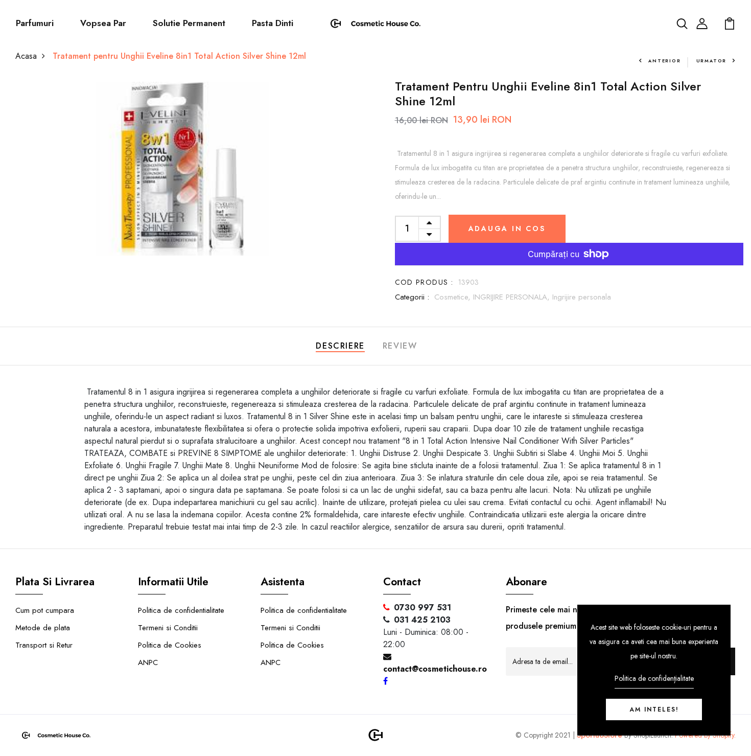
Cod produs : (424, 282)
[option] (182, 168)
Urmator (711, 60)
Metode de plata (42, 627)
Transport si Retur (44, 645)
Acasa (26, 56)
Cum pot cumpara (44, 610)
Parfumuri (35, 23)
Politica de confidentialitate (181, 610)
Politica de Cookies (169, 645)
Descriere (340, 346)
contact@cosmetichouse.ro (435, 669)
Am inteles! (654, 709)
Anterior (664, 60)
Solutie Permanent (189, 23)
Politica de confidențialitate (654, 678)
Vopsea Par (103, 23)
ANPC (148, 662)
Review (400, 346)
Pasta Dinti (272, 23)
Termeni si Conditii (168, 627)
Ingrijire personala (581, 297)
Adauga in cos (507, 228)
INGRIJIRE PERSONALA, (512, 297)
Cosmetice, (453, 297)
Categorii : (412, 297)
